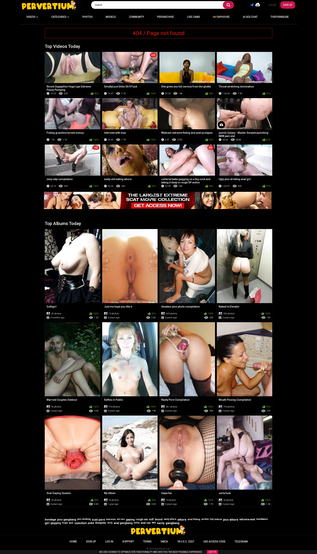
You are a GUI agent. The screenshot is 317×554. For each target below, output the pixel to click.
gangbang (172, 523)
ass (71, 522)
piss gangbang (66, 519)
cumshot (80, 523)
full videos (216, 519)
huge (65, 522)
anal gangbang (123, 523)
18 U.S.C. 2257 (185, 541)
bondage (50, 519)
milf (151, 519)
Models (111, 16)
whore (182, 519)
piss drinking (84, 519)
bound (159, 519)
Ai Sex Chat (250, 16)
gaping (130, 519)
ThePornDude (280, 16)
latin (154, 522)
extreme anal (247, 519)
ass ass (121, 519)
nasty (161, 523)
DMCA (164, 541)
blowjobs (100, 522)
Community (136, 16)
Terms (147, 541)
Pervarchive (165, 16)
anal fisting (193, 519)
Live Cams (193, 16)
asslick (205, 519)
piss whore (230, 519)
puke (91, 523)
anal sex (146, 522)
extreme (111, 519)
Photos (87, 16)
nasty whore (170, 519)
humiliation (262, 519)
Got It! (212, 552)
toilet (137, 522)
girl (47, 523)
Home (73, 541)
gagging (55, 523)
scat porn (98, 519)
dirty (110, 522)
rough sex (142, 519)
